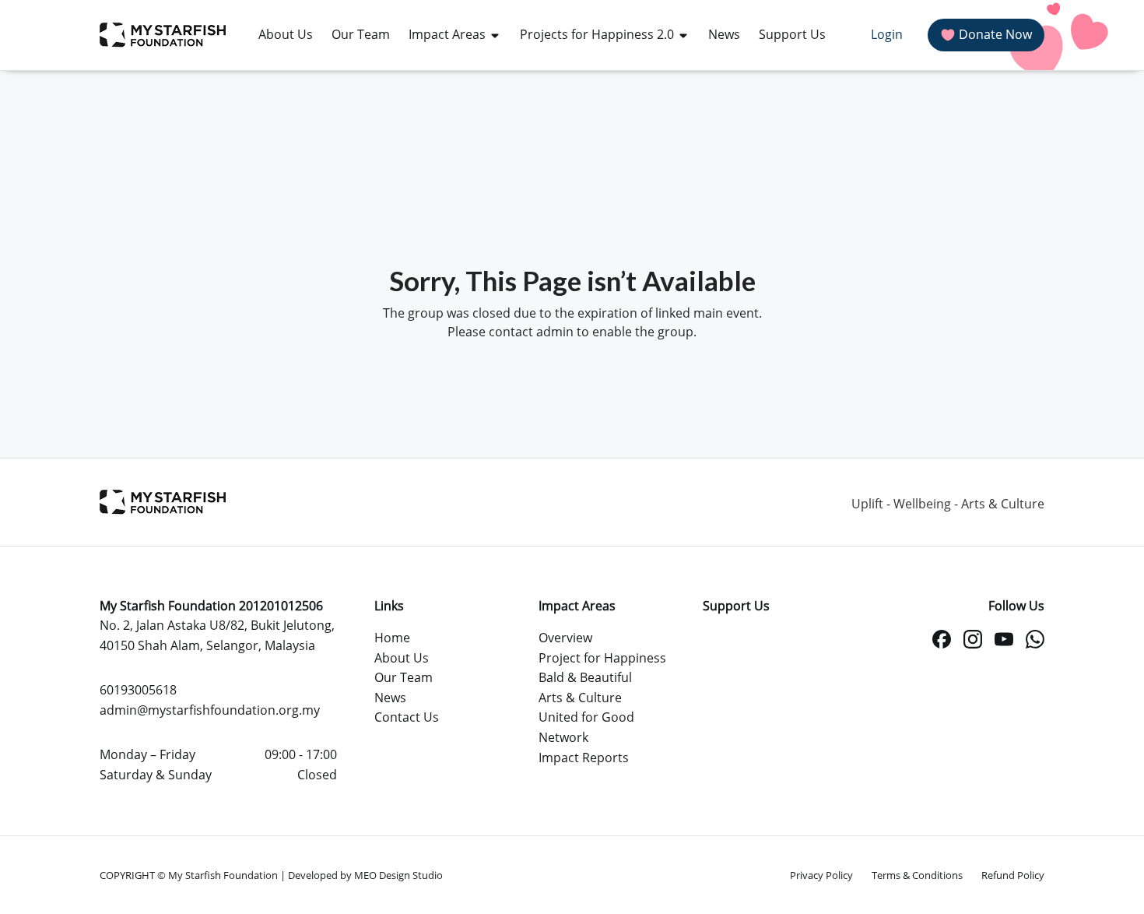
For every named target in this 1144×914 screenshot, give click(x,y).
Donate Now (995, 34)
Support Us (736, 605)
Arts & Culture (580, 697)
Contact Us (406, 717)
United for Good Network (586, 727)
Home (392, 637)
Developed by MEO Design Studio (365, 875)
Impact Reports (584, 757)
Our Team (403, 677)
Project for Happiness (602, 657)
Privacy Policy (821, 875)
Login (887, 34)
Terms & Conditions (917, 875)
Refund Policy (1012, 875)
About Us (401, 657)
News (390, 697)
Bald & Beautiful (585, 677)
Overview (565, 637)
